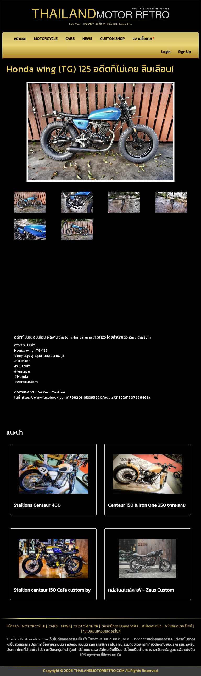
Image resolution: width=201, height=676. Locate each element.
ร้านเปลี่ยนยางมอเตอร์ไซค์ (101, 631)
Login (165, 51)
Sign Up (184, 51)
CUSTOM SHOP (112, 38)
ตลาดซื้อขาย (143, 38)
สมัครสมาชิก (151, 626)
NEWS (87, 38)
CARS (70, 38)
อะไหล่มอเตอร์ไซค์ (178, 626)
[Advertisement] (100, 282)
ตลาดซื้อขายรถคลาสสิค (120, 626)
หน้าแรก (20, 38)
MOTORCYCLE (46, 38)
